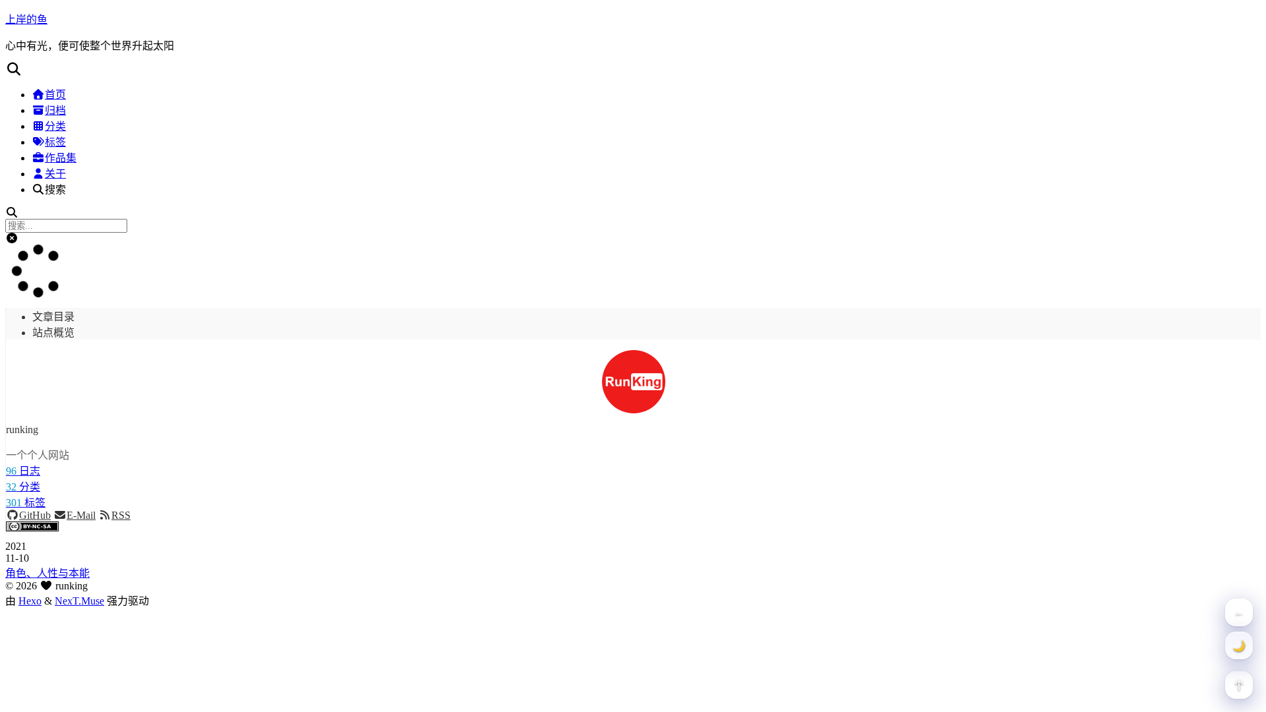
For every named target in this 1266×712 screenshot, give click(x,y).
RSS (121, 515)
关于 (55, 173)
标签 (55, 142)
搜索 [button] (55, 189)
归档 (55, 110)
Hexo (30, 601)
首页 (55, 94)
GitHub (35, 515)
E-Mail (81, 515)
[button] (633, 69)
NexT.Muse (79, 601)
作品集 (60, 157)
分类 (55, 126)
